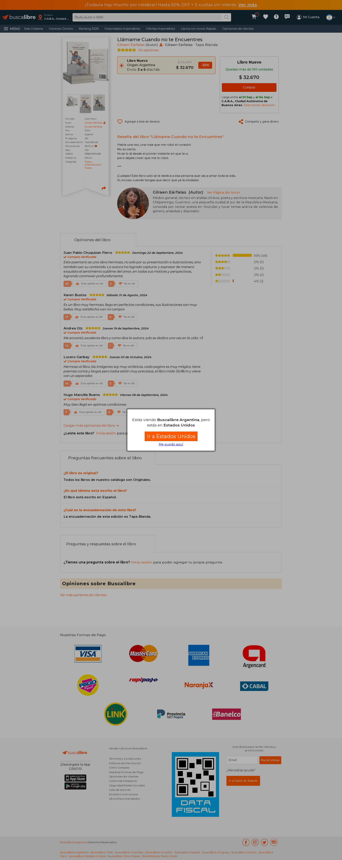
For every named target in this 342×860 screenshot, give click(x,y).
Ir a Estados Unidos (171, 436)
